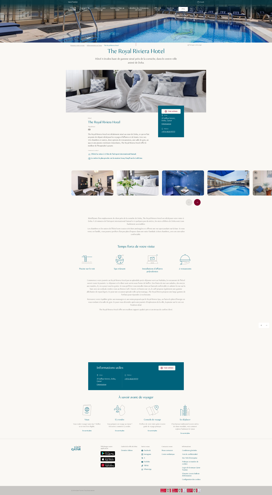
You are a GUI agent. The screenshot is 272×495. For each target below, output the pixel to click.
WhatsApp (147, 469)
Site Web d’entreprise (189, 458)
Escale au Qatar (170, 9)
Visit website (173, 111)
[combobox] (202, 9)
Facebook (147, 450)
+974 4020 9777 (168, 131)
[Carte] (192, 9)
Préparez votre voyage (100, 9)
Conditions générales (189, 450)
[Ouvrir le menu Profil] (197, 9)
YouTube (147, 462)
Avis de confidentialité (190, 454)
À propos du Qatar (84, 9)
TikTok (146, 465)
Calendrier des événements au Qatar (138, 9)
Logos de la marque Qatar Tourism (191, 469)
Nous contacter (167, 450)
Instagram (147, 454)
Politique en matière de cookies (190, 463)
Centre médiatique (168, 454)
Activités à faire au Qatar (117, 9)
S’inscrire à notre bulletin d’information (190, 474)
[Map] (136, 355)
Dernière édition (126, 450)
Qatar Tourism (73, 2)
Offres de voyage (157, 9)
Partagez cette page (195, 45)
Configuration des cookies (191, 479)
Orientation (166, 124)
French (201, 2)
